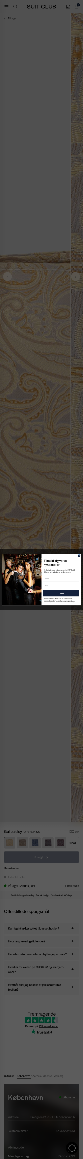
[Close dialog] (79, 555)
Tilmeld (61, 593)
